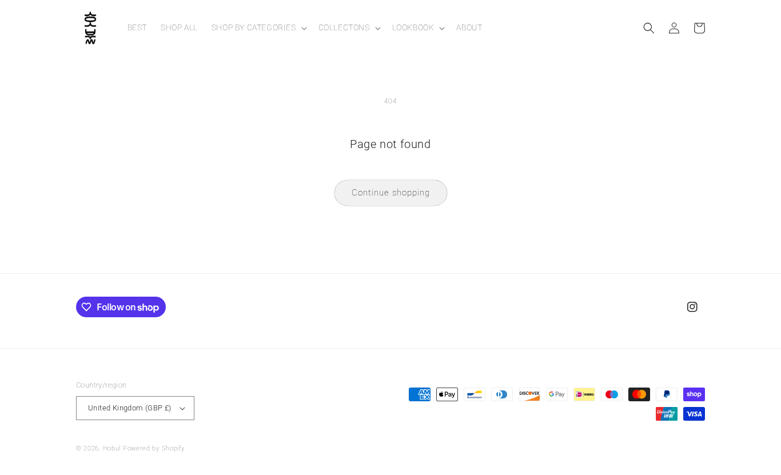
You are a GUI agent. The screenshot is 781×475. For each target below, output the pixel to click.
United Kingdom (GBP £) (130, 408)
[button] (258, 27)
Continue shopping (391, 192)
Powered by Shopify (154, 448)
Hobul (112, 448)
